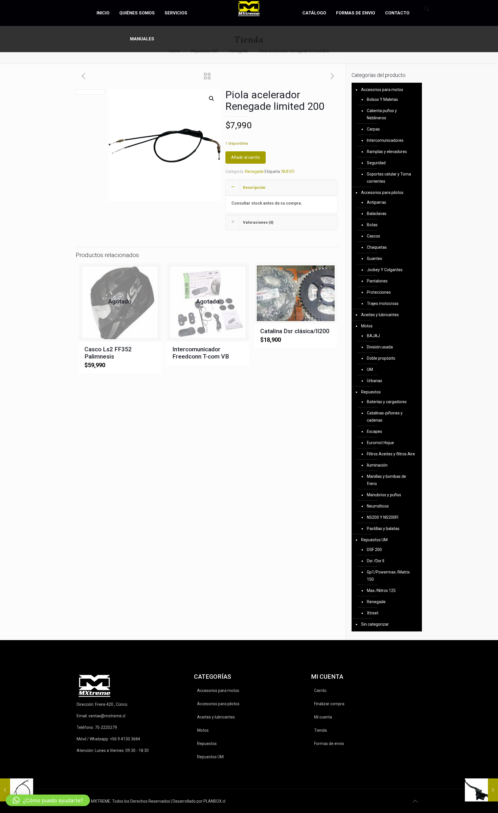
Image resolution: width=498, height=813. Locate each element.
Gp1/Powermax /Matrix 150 (388, 576)
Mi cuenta (323, 717)
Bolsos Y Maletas (382, 99)
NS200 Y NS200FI (382, 517)
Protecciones (379, 292)
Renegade (254, 171)
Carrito (320, 690)
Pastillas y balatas (383, 528)
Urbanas (374, 380)
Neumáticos (378, 506)
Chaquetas (377, 247)
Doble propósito (381, 358)
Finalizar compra (329, 703)
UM (370, 369)
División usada (380, 347)
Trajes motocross (383, 303)
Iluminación (377, 465)
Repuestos (371, 392)
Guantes (374, 258)
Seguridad (376, 163)
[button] (211, 98)
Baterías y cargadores (387, 401)
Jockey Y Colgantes (385, 269)
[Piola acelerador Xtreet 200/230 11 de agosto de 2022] (16, 789)
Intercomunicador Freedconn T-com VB (200, 353)
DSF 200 (374, 549)
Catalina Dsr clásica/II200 (294, 331)
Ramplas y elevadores (387, 151)
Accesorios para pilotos (382, 192)
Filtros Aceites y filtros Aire (391, 454)
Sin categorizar (375, 624)
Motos (367, 326)
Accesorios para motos (382, 89)
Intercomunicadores (385, 140)
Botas (372, 224)
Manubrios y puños (384, 495)
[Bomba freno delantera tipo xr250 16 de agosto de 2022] (481, 789)
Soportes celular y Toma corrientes (389, 178)
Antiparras (376, 202)
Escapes (374, 431)
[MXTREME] (249, 8)
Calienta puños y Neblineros (382, 114)
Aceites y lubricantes (380, 314)
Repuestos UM (374, 539)
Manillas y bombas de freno (386, 480)
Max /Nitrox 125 (381, 590)
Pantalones (377, 281)
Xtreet (372, 613)
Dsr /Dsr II (375, 561)
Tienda (320, 730)
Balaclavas (376, 213)
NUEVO (288, 171)
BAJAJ (373, 335)
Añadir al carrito (245, 157)
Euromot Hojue (380, 442)
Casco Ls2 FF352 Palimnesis (108, 353)
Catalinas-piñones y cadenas (385, 416)
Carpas (373, 129)
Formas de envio (329, 743)
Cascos (373, 236)
